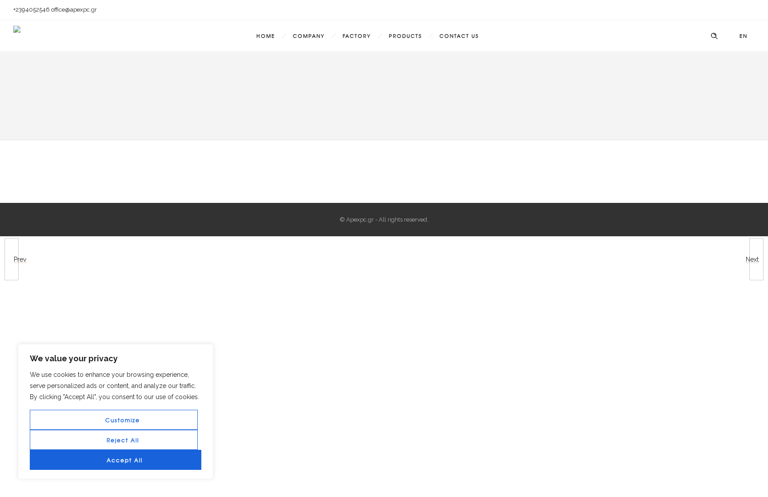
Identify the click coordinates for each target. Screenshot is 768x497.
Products (405, 35)
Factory (357, 35)
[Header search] (714, 36)
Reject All (123, 440)
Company (309, 35)
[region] (115, 411)
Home (265, 35)
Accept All (125, 460)
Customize (122, 420)
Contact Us (459, 35)
